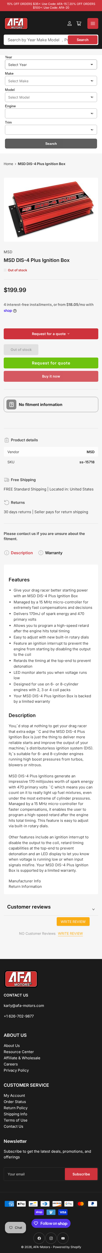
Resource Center (19, 1051)
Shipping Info (15, 1114)
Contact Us (13, 1126)
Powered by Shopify (67, 1247)
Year (8, 57)
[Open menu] (92, 23)
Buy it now (51, 376)
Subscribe (81, 1174)
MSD (8, 252)
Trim (8, 122)
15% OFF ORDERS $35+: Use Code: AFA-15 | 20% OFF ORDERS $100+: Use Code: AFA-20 (51, 5)
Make (9, 73)
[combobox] (51, 40)
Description (22, 552)
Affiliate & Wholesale (22, 1058)
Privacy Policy (16, 1070)
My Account (14, 1095)
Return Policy (15, 1107)
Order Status (15, 1101)
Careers (11, 1064)
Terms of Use (15, 1120)
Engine (10, 106)
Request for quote (51, 363)
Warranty (53, 552)
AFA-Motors (41, 1247)
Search (83, 40)
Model (10, 90)
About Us (12, 1045)
